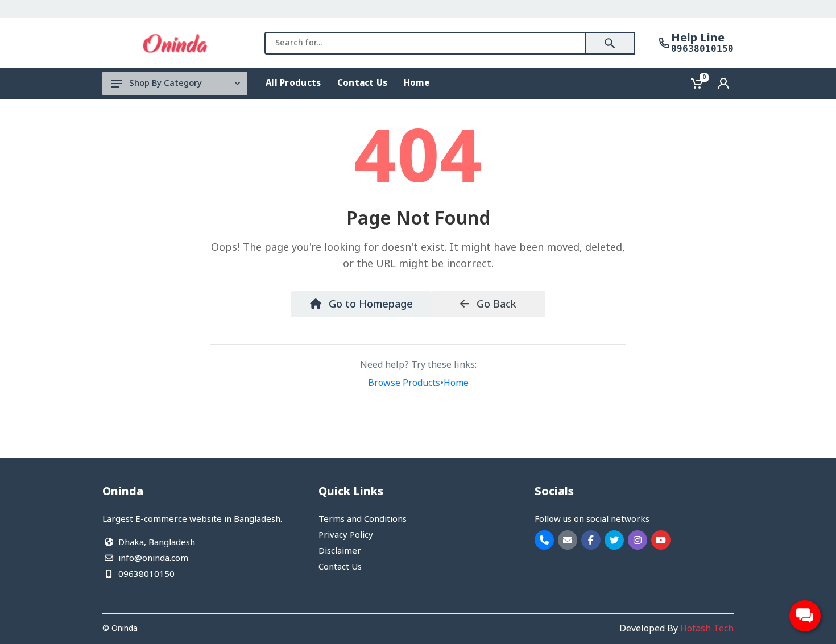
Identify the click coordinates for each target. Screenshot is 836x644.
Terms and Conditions (362, 519)
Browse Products (404, 383)
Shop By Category (165, 83)
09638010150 (702, 48)
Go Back (495, 304)
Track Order (704, 9)
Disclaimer (339, 551)
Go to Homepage (369, 304)
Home (456, 383)
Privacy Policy (345, 535)
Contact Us (340, 567)
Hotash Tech (707, 629)
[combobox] (425, 43)
